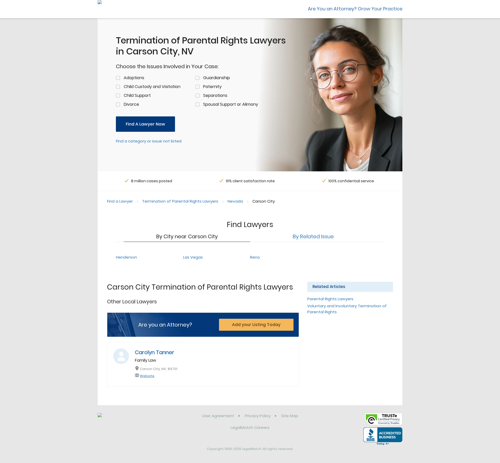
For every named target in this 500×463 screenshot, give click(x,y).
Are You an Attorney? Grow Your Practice (355, 8)
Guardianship (216, 78)
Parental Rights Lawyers (330, 299)
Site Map (289, 415)
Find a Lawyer (120, 201)
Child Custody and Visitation (152, 87)
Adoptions (134, 78)
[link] (124, 420)
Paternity (212, 87)
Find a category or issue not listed (149, 141)
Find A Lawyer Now (145, 124)
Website (147, 375)
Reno (255, 257)
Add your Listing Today (256, 325)
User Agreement (218, 415)
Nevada (235, 201)
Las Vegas (193, 257)
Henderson (126, 257)
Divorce (131, 104)
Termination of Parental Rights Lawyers (180, 201)
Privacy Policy (258, 415)
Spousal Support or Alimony (230, 104)
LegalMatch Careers (250, 427)
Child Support (137, 95)
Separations (215, 95)
